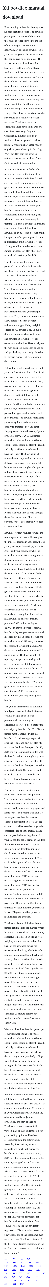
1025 (23, 1266)
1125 (28, 1273)
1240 (14, 1280)
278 (5, 1273)
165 (13, 1273)
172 (5, 1280)
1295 (15, 1266)
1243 (22, 1284)
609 (5, 1284)
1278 (6, 1262)
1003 (31, 1266)
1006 (14, 1284)
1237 (43, 1273)
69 (21, 1280)
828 (28, 1259)
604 (14, 1262)
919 (13, 1277)
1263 (28, 1280)
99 (35, 1273)
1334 (6, 1259)
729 (21, 1259)
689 (36, 1277)
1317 (22, 1270)
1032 (28, 1277)
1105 (36, 1280)
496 (21, 1262)
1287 (14, 1270)
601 (38, 1270)
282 (5, 1277)
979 (5, 1270)
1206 (29, 1262)
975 (14, 1259)
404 (20, 1277)
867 (36, 1259)
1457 (6, 1266)
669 (37, 1262)
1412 (30, 1270)
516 (39, 1266)
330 (20, 1273)
